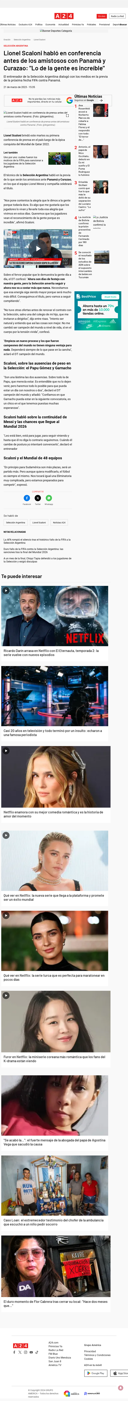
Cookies (88, 1358)
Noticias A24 (59, 522)
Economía (50, 24)
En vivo (101, 16)
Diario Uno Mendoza (60, 1357)
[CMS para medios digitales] (89, 1394)
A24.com (53, 1342)
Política (38, 24)
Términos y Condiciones (97, 1355)
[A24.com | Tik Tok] (36, 1352)
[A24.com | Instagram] (25, 1352)
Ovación (7, 40)
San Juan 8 (55, 1361)
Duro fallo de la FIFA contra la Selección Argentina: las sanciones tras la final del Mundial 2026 (33, 551)
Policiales (91, 24)
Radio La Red (117, 16)
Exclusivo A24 (25, 24)
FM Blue (53, 1353)
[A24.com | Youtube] (31, 1352)
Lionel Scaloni (39, 40)
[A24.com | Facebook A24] (14, 1352)
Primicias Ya (78, 24)
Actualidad (63, 24)
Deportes (117, 24)
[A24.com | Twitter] (20, 1352)
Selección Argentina (22, 40)
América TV (55, 1365)
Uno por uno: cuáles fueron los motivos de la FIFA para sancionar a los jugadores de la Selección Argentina (23, 162)
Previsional (104, 24)
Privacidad (90, 1351)
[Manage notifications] (120, 1387)
